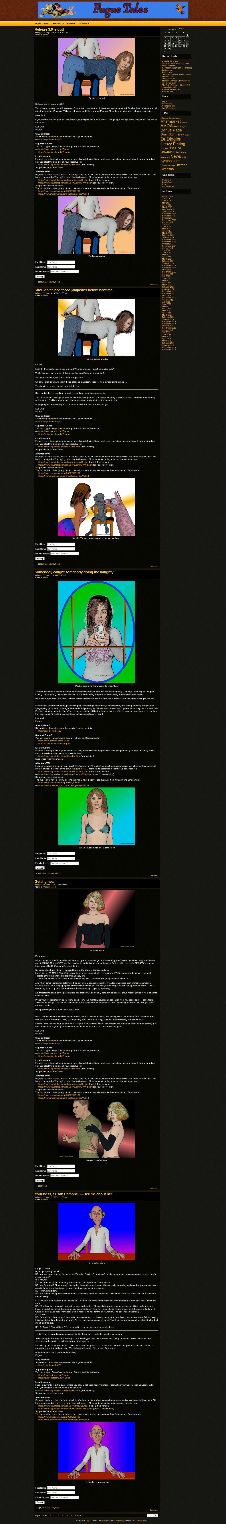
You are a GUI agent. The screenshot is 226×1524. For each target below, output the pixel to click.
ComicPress (118, 1521)
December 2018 (169, 347)
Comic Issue (167, 180)
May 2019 (166, 336)
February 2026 (168, 209)
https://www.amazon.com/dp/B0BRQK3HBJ (59, 191)
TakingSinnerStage (168, 165)
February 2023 (168, 287)
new (168, 157)
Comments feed (168, 106)
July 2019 (166, 332)
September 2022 (169, 298)
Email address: (42, 271)
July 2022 (166, 302)
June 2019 (166, 334)
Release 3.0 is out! (49, 29)
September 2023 (169, 272)
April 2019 (166, 339)
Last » (78, 1515)
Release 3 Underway (171, 89)
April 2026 (166, 205)
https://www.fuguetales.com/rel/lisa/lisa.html (59, 164)
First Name (40, 262)
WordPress (105, 1521)
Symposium (170, 161)
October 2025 (168, 218)
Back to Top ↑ (142, 1521)
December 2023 (169, 265)
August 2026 (167, 196)
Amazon (184, 122)
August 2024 (167, 248)
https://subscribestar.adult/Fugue (54, 152)
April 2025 (166, 231)
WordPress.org (168, 108)
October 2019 (168, 326)
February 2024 (168, 261)
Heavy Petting (173, 144)
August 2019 (167, 330)
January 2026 (168, 211)
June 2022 (166, 304)
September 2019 (169, 328)
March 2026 (167, 207)
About (47, 23)
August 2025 (167, 222)
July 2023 (166, 276)
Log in (164, 102)
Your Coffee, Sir (168, 79)
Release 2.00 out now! (171, 92)
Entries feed (167, 104)
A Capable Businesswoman (171, 118)
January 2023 (168, 289)
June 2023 (166, 278)
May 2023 (166, 280)
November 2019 (169, 324)
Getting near (45, 881)
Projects (58, 23)
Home (38, 23)
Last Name (40, 267)
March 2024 (167, 259)
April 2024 (166, 257)
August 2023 (167, 274)
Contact (84, 23)
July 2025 (166, 224)
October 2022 (168, 296)
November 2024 (169, 242)
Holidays (164, 148)
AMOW (167, 126)
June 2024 (166, 252)
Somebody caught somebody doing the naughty (74, 572)
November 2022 (169, 293)
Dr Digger (186, 135)
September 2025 (169, 220)
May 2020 (166, 311)
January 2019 (168, 345)
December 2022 (169, 291)
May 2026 (166, 203)
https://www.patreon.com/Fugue (53, 149)
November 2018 (169, 349)
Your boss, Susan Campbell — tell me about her (73, 1194)
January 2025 (168, 237)
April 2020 (166, 313)
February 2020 (168, 317)
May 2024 (166, 255)
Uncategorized (49, 887)
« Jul (163, 51)
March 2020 (167, 315)
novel (184, 157)
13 (180, 40)
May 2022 (166, 306)
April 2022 (166, 308)
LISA (171, 148)
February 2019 (168, 343)
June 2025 (166, 227)
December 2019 (169, 321)
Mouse (163, 157)
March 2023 (167, 285)
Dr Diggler (171, 138)
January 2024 (168, 263)
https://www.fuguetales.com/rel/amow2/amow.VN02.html (65, 183)
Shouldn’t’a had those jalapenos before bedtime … (76, 290)
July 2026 (166, 199)
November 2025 (169, 216)
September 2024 (169, 246)
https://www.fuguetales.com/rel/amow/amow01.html (63, 180)
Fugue (40, 33)
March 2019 (167, 341)
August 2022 (167, 300)
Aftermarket (171, 121)
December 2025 (169, 214)
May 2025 (166, 229)
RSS (133, 1521)
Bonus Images (180, 126)
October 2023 (168, 270)
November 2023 (169, 267)
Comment (154, 284)
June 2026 (166, 201)
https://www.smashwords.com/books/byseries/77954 (63, 194)
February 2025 (168, 235)
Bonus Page (171, 130)
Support (71, 23)
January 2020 (168, 319)
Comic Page (167, 182)
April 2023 (166, 283)
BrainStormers (171, 134)
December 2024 (169, 239)
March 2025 (167, 233)
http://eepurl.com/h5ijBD (49, 139)
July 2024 (166, 250)
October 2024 (168, 244)
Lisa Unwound (48, 282)
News (45, 35)
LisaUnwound (48, 873)
